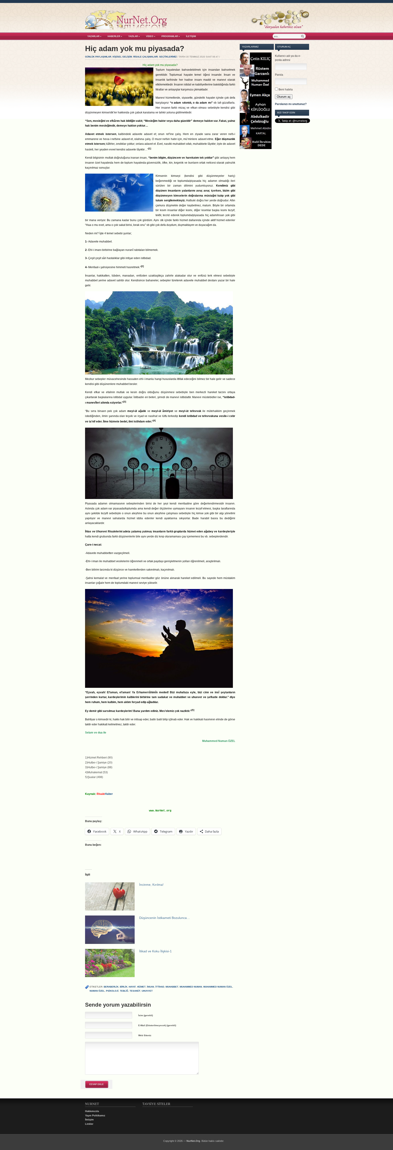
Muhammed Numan (191, 986)
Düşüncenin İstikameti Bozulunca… (164, 918)
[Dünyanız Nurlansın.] (197, 28)
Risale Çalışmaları (145, 56)
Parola (279, 74)
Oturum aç (284, 96)
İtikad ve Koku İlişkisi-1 (155, 951)
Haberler (115, 36)
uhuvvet (147, 991)
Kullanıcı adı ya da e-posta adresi (288, 58)
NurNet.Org (193, 1141)
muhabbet (172, 986)
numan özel (97, 991)
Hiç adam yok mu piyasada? (134, 48)
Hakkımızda (92, 1111)
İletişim (191, 36)
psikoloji (112, 991)
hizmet (141, 986)
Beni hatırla (286, 89)
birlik (123, 986)
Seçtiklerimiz (168, 56)
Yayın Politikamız (95, 1115)
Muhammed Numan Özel (217, 986)
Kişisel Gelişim (122, 56)
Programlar (170, 36)
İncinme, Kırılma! (151, 884)
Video (150, 36)
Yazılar (134, 36)
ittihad (159, 986)
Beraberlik (111, 986)
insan (150, 986)
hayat (132, 986)
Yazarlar (94, 36)
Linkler (89, 1124)
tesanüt (135, 991)
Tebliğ (124, 991)
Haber (105, 794)
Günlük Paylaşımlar (98, 56)
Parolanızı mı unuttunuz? (291, 104)
